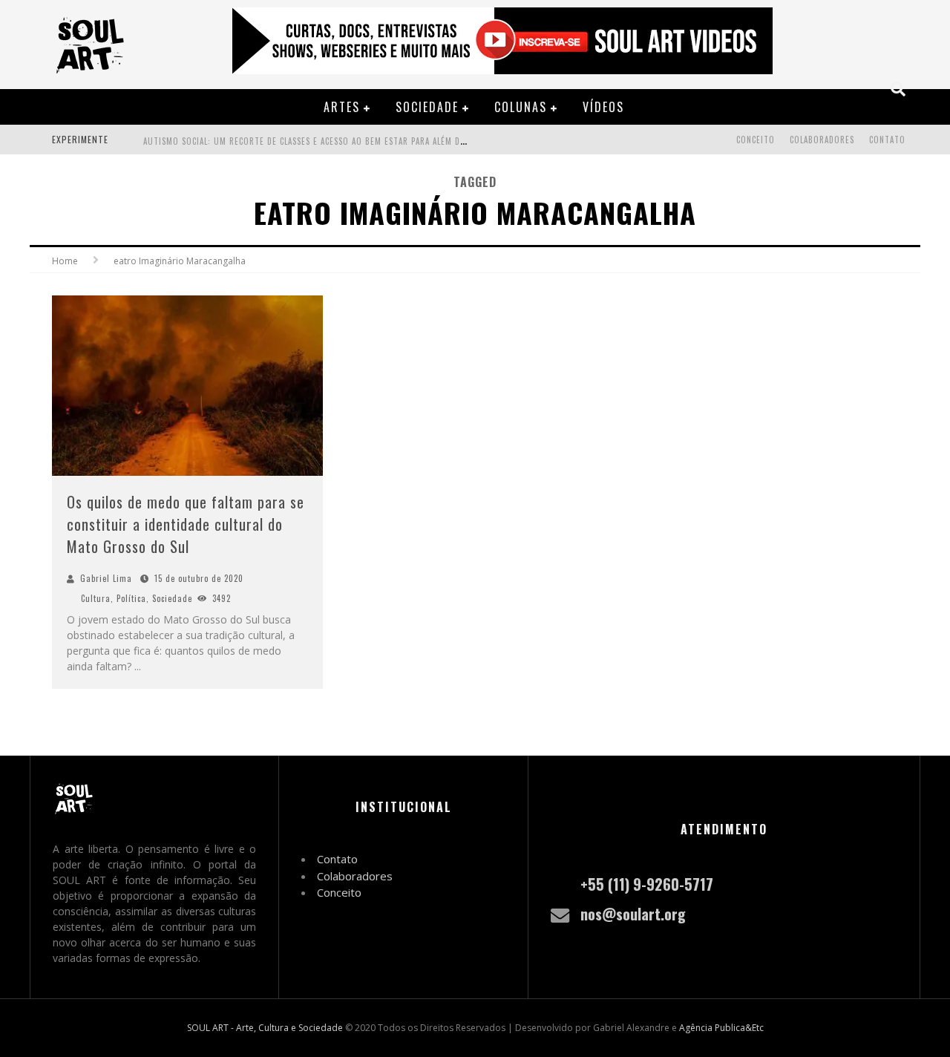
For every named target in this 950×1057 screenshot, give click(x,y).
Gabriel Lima (106, 578)
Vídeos (603, 107)
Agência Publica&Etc (721, 1027)
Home (65, 261)
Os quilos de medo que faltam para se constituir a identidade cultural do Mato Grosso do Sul (185, 524)
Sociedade (427, 107)
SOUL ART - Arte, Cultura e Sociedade (265, 1027)
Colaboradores (822, 139)
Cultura (96, 598)
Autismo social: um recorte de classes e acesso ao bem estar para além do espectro (325, 141)
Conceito (755, 139)
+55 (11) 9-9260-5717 (646, 884)
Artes (342, 107)
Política (131, 598)
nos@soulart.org (633, 914)
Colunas (520, 107)
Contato (887, 139)
